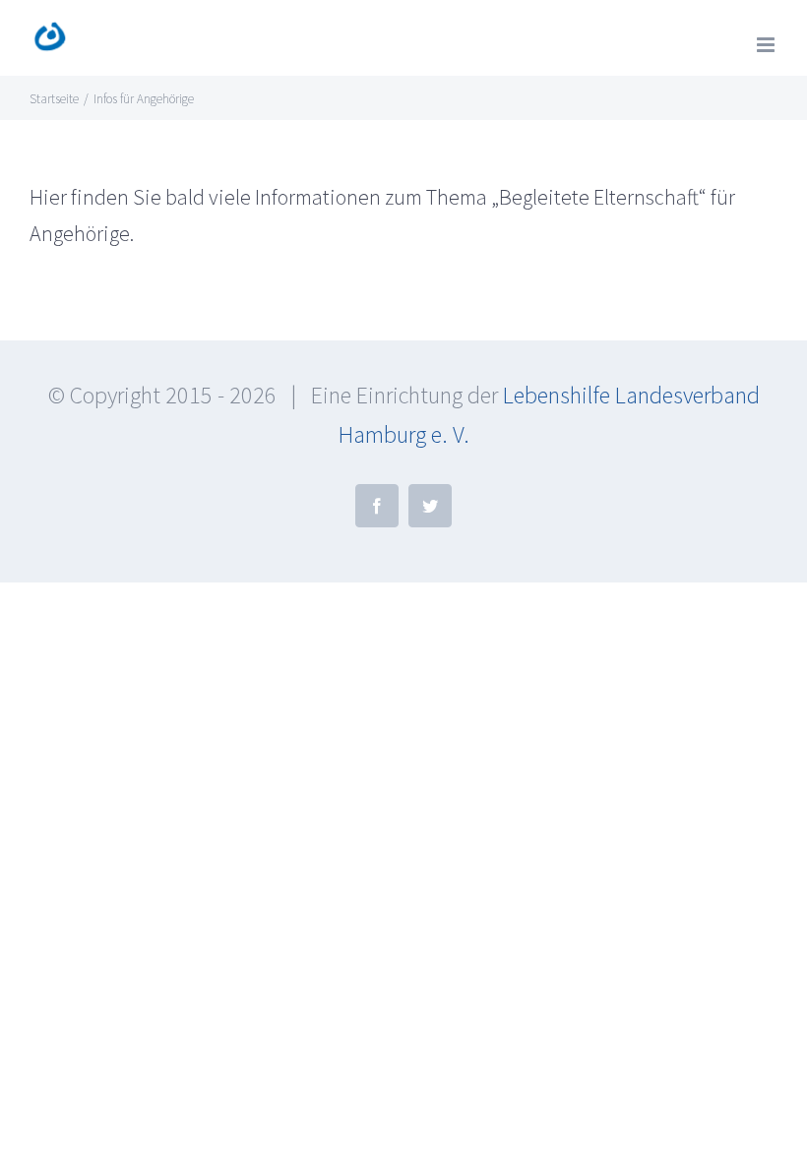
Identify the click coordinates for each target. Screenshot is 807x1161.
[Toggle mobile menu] (767, 44)
